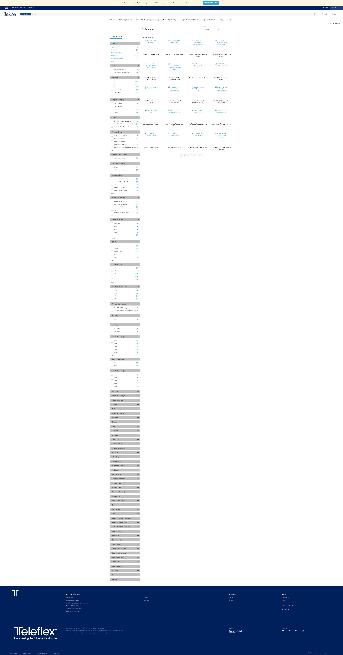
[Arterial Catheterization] (151, 139)
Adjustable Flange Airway (151, 124)
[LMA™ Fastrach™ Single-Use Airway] (175, 115)
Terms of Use (13, 653)
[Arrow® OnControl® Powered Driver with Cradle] (175, 69)
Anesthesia (111, 20)
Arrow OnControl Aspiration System (198, 55)
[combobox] (211, 29)
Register (325, 7)
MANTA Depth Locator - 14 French (151, 102)
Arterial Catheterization (151, 147)
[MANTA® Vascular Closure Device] (198, 69)
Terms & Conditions (42, 653)
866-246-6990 (21, 7)
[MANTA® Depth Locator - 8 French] (221, 69)
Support (334, 14)
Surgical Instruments (208, 20)
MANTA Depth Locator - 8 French (221, 78)
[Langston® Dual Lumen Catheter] (198, 139)
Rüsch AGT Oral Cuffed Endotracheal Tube (198, 102)
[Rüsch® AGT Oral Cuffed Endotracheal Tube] (198, 92)
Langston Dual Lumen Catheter (198, 147)
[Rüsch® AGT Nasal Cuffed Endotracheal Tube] (175, 92)
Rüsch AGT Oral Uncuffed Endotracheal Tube (221, 102)
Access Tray (114, 47)
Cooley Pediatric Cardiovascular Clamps (221, 148)
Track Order (326, 14)
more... (113, 62)
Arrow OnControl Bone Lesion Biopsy (221, 55)
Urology (221, 20)
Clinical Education (287, 606)
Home (329, 23)
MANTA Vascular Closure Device (198, 78)
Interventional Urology (170, 20)
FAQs (283, 600)
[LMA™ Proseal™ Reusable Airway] (221, 115)
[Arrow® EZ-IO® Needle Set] (151, 46)
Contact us (109, 630)
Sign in (334, 7)
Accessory (114, 50)
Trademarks (56, 653)
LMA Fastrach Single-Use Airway (175, 125)
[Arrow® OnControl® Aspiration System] (198, 46)
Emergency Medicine (125, 20)
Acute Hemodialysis (117, 58)
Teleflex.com (285, 609)
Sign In (230, 597)
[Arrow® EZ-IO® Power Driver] (174, 46)
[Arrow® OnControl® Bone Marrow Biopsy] (151, 69)
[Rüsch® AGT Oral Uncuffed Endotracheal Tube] (221, 92)
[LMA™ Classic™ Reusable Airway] (198, 115)
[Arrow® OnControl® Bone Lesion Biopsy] (221, 46)
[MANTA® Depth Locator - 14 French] (151, 92)
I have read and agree (210, 3)
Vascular (230, 20)
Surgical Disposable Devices (189, 20)
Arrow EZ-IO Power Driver (174, 55)
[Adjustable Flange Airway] (151, 115)
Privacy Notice (26, 653)
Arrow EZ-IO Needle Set (151, 55)
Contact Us (31, 7)
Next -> (199, 156)
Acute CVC (114, 55)
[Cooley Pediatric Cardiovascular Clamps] (221, 139)
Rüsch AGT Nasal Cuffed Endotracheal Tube (174, 102)
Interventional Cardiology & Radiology (147, 20)
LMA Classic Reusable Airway (198, 124)
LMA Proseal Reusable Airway (221, 124)
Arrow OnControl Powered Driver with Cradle (175, 78)
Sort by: (205, 27)
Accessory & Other (116, 53)
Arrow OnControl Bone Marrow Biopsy (151, 78)
